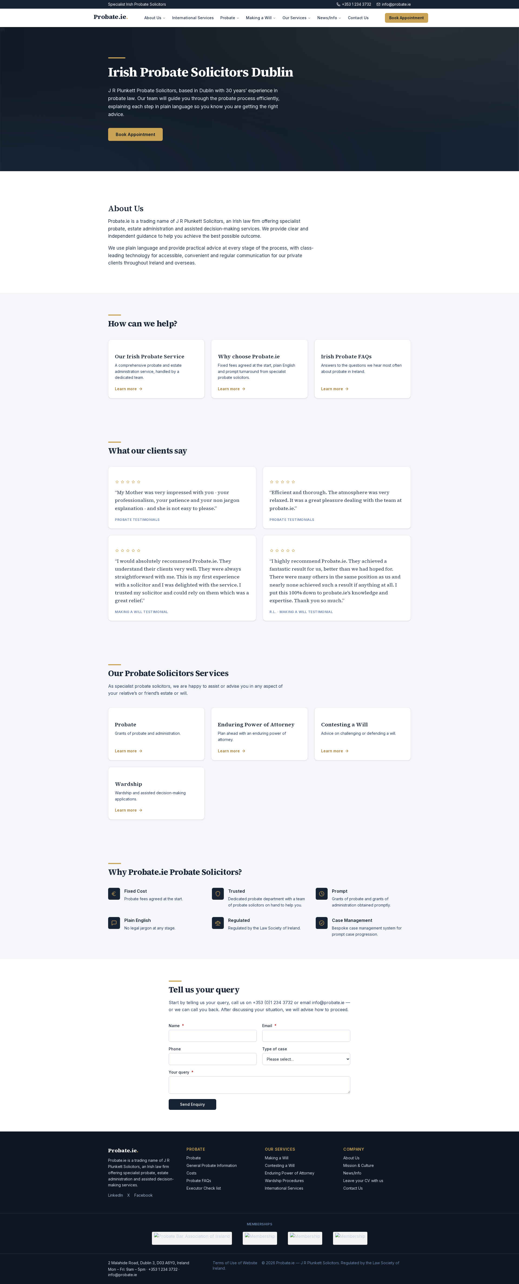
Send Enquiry (192, 1104)
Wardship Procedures (284, 1180)
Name (176, 1026)
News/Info (327, 17)
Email (269, 1026)
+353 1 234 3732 (356, 4)
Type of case (274, 1049)
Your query (181, 1072)
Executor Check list (204, 1188)
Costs (192, 1173)
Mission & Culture (358, 1165)
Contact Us (358, 17)
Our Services (294, 17)
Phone (175, 1049)
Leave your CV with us (363, 1180)
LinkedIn (115, 1195)
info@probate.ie (396, 4)
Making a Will (259, 17)
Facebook (143, 1195)
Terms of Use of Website (235, 1262)
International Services (193, 17)
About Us (152, 17)
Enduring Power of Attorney (289, 1173)
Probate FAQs (199, 1180)
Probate (227, 17)
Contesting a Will (280, 1165)
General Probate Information (212, 1165)
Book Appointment (406, 17)
